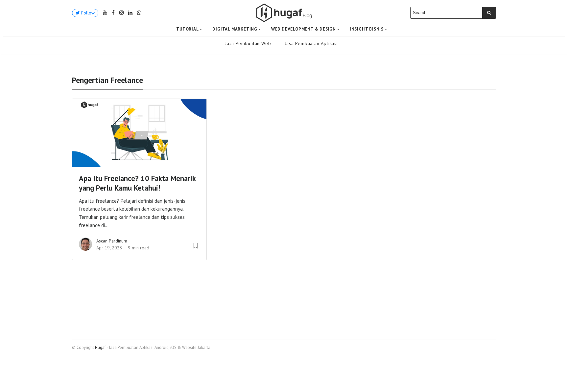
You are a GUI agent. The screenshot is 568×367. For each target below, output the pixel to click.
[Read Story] (196, 248)
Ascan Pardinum (111, 241)
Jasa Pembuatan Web (248, 43)
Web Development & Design (303, 29)
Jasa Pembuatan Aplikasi (311, 43)
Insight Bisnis (367, 29)
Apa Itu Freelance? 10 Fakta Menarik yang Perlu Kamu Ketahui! (137, 183)
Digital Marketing (234, 29)
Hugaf (100, 347)
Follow (87, 13)
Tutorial (187, 29)
